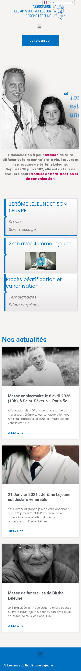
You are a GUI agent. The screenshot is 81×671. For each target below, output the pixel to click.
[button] (39, 26)
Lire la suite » (16, 432)
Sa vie (15, 222)
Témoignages (22, 297)
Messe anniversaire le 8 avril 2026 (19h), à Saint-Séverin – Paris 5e (39, 398)
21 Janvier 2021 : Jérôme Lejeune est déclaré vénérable (39, 497)
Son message (22, 229)
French (51, 2)
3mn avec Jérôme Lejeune (40, 243)
